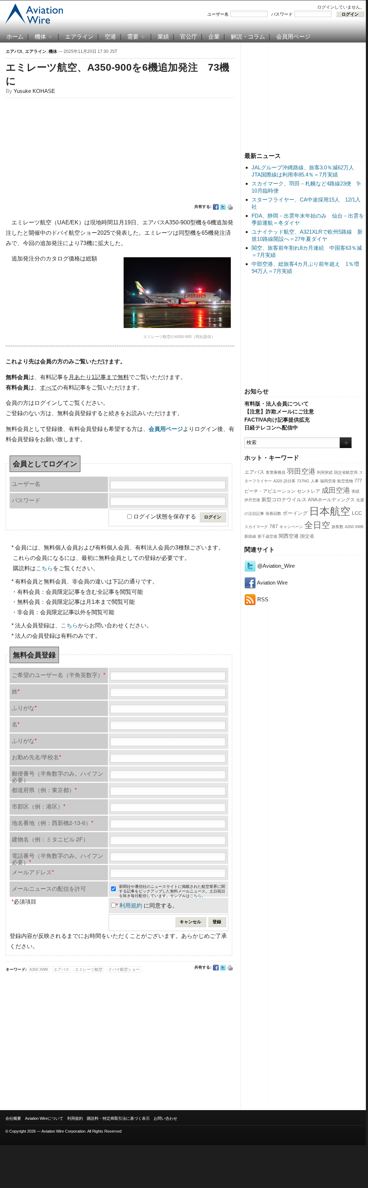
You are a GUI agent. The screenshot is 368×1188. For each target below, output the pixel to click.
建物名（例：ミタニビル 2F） (50, 839)
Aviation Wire (272, 583)
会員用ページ (293, 37)
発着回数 (273, 513)
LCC (357, 513)
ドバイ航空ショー (124, 969)
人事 (315, 481)
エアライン (79, 37)
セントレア (308, 491)
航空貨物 (345, 481)
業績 (163, 37)
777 (358, 480)
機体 (40, 37)
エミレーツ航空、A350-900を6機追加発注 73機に (117, 74)
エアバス (254, 472)
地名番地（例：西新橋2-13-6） (52, 823)
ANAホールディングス (331, 499)
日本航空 (329, 511)
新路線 (250, 536)
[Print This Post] (230, 207)
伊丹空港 (252, 500)
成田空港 (336, 490)
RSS (262, 599)
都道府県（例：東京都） (44, 790)
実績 (355, 491)
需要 (133, 37)
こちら (44, 568)
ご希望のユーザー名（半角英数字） (58, 675)
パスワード (282, 14)
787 (273, 526)
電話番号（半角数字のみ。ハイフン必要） (57, 857)
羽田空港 (301, 471)
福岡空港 (328, 481)
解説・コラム (248, 37)
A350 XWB (354, 527)
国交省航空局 (346, 472)
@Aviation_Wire (275, 566)
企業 (214, 37)
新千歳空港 (267, 536)
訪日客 (289, 481)
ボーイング (295, 513)
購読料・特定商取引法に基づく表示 (118, 1118)
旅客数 (337, 527)
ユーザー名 (218, 14)
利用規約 (131, 906)
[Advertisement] (304, 96)
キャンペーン (291, 527)
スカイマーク (256, 527)
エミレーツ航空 (89, 969)
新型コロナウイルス (284, 499)
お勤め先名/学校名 (36, 757)
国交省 (307, 536)
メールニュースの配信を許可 (49, 888)
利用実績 (325, 472)
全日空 (317, 525)
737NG (303, 481)
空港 (110, 37)
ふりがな (24, 708)
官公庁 (188, 37)
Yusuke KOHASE (34, 91)
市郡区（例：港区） (38, 806)
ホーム (15, 37)
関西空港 (289, 536)
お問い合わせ (165, 1118)
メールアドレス (33, 872)
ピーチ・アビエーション (269, 491)
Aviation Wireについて (44, 1118)
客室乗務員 (275, 472)
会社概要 (13, 1118)
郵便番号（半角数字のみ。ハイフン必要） (57, 775)
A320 (277, 481)
